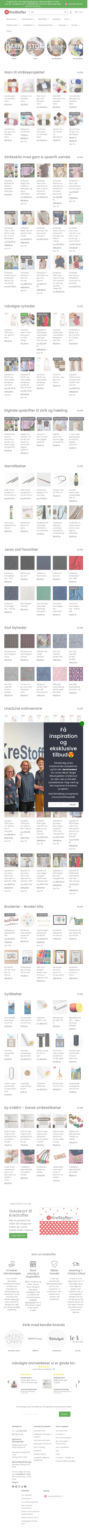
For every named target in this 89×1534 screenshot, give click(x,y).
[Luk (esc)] (82, 723)
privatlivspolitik (66, 797)
